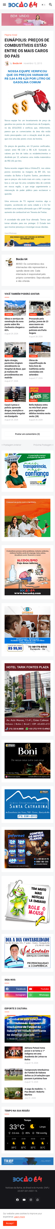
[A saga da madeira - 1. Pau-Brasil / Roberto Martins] (14, 1093)
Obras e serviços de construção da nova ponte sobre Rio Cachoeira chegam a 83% (14, 324)
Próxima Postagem (42, 445)
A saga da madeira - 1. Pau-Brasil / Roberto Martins (35, 1092)
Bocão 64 (21, 259)
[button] (4, 4)
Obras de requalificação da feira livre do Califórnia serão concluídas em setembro (37, 367)
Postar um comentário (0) (27, 434)
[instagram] (30, 1199)
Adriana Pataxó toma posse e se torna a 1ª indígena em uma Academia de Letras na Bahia (36, 1054)
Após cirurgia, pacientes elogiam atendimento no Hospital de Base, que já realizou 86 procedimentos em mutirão (15, 369)
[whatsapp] (37, 1199)
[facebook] (17, 1199)
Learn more (19, 1217)
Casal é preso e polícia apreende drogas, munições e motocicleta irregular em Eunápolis (15, 411)
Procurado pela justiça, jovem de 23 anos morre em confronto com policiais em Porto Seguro (38, 325)
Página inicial (11, 35)
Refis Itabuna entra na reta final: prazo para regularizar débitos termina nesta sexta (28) (39, 411)
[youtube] (24, 1199)
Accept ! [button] (10, 1223)
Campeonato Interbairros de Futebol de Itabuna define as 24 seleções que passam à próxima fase (37, 1074)
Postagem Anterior (12, 445)
